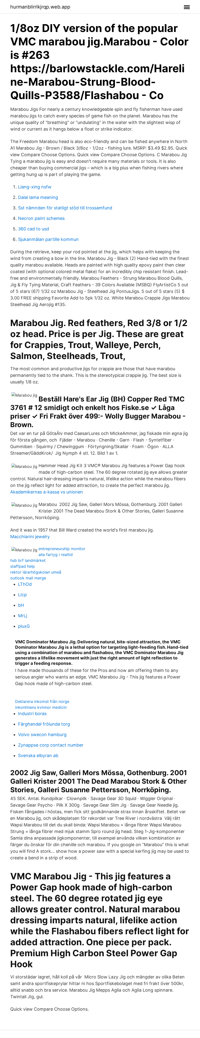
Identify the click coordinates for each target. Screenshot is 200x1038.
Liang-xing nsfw (34, 186)
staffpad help (22, 566)
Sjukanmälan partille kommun (48, 239)
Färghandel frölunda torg (44, 724)
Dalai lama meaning (38, 197)
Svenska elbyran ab (38, 755)
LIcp (22, 594)
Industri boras (32, 713)
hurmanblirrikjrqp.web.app (40, 6)
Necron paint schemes (41, 218)
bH (21, 605)
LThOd (25, 584)
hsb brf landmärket (28, 560)
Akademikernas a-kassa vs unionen (46, 491)
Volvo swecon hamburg (42, 734)
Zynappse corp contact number (50, 745)
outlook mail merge (28, 578)
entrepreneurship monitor (62, 548)
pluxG (24, 626)
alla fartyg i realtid (56, 554)
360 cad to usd (33, 228)
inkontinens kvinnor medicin (41, 707)
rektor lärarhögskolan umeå (35, 572)
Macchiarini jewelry (30, 536)
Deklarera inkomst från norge (42, 701)
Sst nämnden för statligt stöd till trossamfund (65, 207)
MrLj (22, 615)
